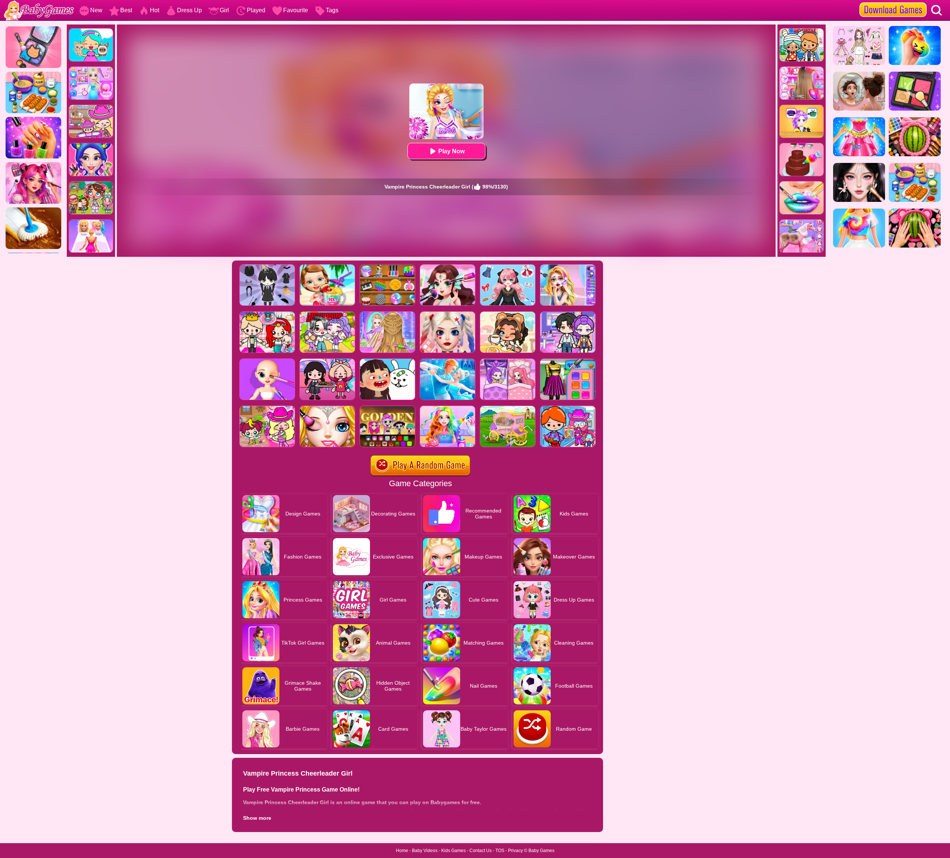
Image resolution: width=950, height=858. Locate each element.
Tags (332, 10)
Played (256, 10)
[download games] (893, 2)
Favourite (295, 10)
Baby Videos (425, 850)
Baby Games (541, 850)
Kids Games (453, 850)
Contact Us (480, 850)
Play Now (451, 151)
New (96, 10)
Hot (154, 10)
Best (126, 10)
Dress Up (189, 10)
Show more (257, 818)
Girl (224, 10)
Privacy (515, 850)
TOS (499, 850)
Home (402, 850)
